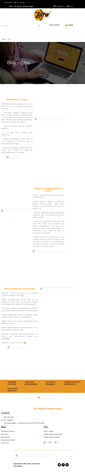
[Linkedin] (67, 464)
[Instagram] (63, 464)
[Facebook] (59, 464)
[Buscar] (38, 25)
